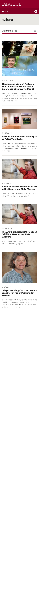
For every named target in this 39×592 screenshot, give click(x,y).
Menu (7, 11)
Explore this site (9, 31)
